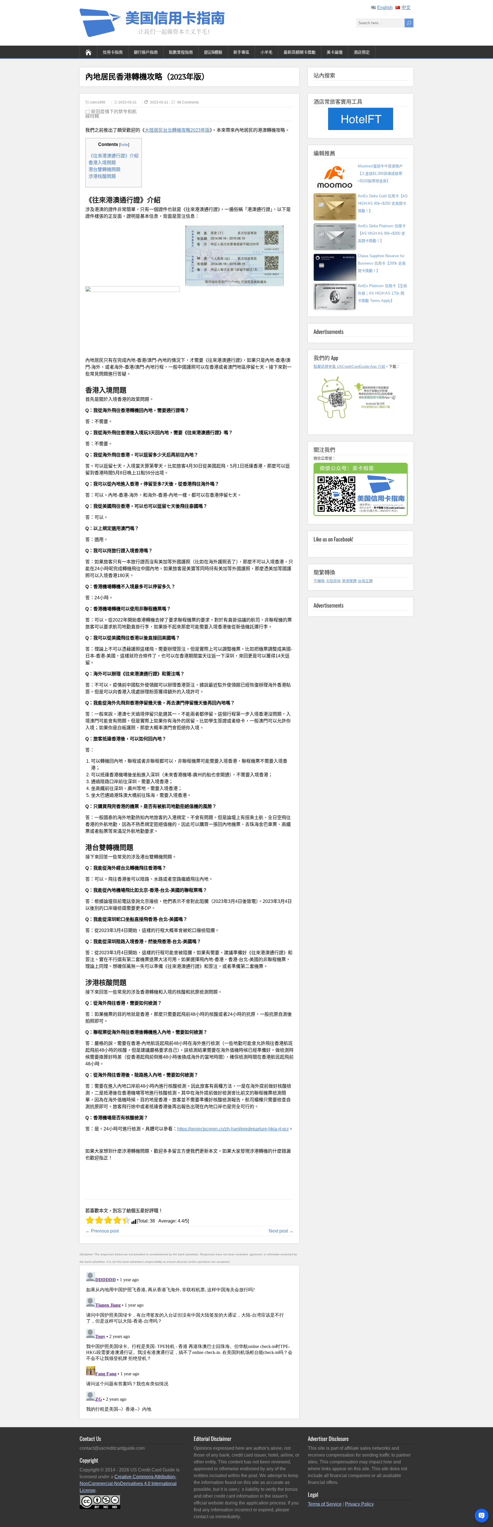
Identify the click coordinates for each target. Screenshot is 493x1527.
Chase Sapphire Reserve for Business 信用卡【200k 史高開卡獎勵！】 (382, 263)
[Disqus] (189, 1341)
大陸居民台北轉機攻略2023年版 (177, 130)
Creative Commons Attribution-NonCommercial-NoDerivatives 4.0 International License (128, 1483)
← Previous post (102, 1230)
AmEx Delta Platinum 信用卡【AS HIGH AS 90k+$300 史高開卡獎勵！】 (382, 233)
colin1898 (97, 102)
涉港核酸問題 (102, 176)
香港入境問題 (102, 162)
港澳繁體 (349, 581)
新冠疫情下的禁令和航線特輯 (111, 114)
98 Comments (188, 102)
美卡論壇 (335, 52)
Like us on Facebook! (333, 539)
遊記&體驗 (213, 52)
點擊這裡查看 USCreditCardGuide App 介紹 (349, 366)
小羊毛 (266, 52)
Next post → (281, 1230)
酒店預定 (362, 52)
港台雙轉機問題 (104, 169)
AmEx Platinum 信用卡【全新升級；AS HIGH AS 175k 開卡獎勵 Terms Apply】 (382, 293)
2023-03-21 (127, 102)
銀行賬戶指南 (146, 52)
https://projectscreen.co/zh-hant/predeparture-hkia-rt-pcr (233, 1128)
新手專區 (241, 52)
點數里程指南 (181, 52)
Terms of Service (325, 1504)
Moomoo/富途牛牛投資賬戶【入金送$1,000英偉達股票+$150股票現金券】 (380, 173)
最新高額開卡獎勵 (300, 52)
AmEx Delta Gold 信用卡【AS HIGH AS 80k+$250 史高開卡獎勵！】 (383, 203)
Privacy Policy (359, 1504)
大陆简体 (333, 581)
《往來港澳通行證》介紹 (113, 155)
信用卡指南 (113, 52)
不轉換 (319, 581)
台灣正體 (365, 581)
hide (124, 144)
